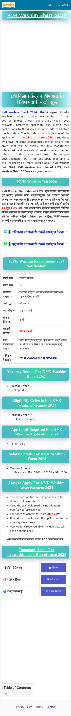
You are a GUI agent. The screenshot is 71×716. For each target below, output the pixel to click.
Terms (39, 706)
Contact (51, 706)
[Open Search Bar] (49, 5)
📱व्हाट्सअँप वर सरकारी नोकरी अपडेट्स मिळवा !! (37, 244)
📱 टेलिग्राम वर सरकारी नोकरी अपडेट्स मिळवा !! (37, 232)
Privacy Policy (24, 706)
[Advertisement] (35, 56)
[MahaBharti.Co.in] (9, 5)
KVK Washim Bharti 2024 (19, 112)
